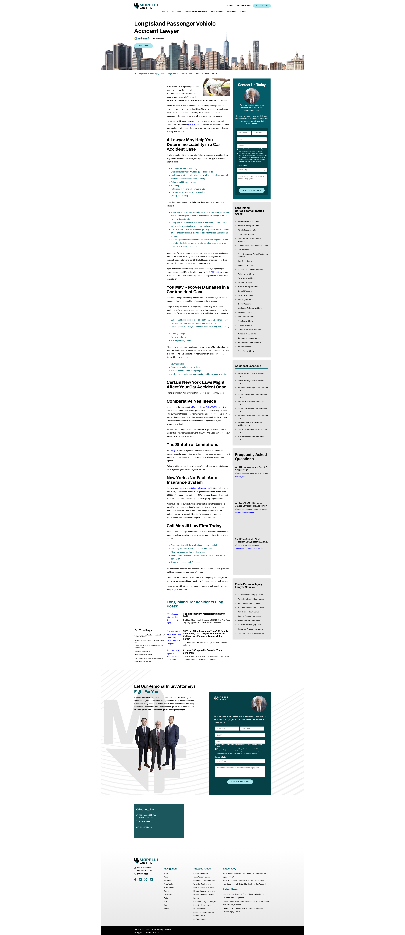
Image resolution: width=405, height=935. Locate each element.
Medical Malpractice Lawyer (203, 887)
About (164, 11)
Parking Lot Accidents (246, 274)
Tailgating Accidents (245, 321)
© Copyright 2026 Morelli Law (146, 932)
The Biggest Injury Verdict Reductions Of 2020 (204, 615)
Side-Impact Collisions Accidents (250, 308)
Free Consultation (244, 5)
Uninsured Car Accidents (247, 334)
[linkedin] (140, 880)
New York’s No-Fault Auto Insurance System (148, 658)
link (262, 121)
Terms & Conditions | (143, 929)
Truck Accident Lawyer (201, 877)
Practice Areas (169, 887)
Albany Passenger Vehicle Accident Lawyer (251, 437)
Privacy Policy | (158, 929)
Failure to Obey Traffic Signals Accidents (253, 245)
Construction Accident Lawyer (204, 881)
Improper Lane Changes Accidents (250, 270)
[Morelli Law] (147, 6)
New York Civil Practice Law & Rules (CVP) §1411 (201, 407)
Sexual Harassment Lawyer (203, 912)
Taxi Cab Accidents (245, 325)
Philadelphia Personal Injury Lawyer (251, 599)
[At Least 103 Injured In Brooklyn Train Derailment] (174, 656)
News (166, 902)
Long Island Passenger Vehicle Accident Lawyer (252, 430)
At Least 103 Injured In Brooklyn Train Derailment (202, 651)
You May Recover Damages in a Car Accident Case (149, 641)
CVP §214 (174, 450)
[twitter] (145, 880)
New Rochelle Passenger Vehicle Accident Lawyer (250, 423)
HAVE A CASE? (143, 46)
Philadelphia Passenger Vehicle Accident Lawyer (253, 389)
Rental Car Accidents (245, 295)
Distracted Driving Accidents (248, 226)
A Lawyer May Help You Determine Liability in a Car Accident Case (149, 636)
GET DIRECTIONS (142, 827)
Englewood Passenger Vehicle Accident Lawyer (252, 396)
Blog (165, 905)
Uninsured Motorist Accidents (248, 338)
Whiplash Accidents (245, 347)
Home (166, 873)
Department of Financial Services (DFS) (196, 488)
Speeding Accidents (245, 312)
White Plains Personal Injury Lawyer (251, 608)
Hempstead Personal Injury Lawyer (250, 629)
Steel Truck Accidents (246, 317)
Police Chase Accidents (246, 278)
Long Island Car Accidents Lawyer (180, 74)
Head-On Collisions (245, 261)
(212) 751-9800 (194, 125)
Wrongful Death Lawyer (202, 884)
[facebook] (135, 880)
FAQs (166, 898)
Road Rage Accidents (245, 300)
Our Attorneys (177, 11)
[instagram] (151, 880)
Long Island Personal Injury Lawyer (151, 74)
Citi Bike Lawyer (199, 916)
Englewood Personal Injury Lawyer (250, 595)
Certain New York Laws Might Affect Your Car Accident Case (149, 647)
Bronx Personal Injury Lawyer (248, 612)
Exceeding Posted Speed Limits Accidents (249, 239)
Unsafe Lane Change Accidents (249, 342)
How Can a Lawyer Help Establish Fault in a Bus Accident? (244, 884)
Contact (243, 11)
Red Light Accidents (245, 291)
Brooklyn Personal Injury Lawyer (249, 616)
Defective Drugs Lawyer (202, 905)
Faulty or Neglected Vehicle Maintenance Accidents (253, 255)
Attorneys (167, 881)
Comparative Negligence (142, 651)
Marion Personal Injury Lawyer (249, 603)
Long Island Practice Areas (196, 11)
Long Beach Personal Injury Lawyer (251, 633)
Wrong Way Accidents (246, 351)
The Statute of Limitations (143, 655)
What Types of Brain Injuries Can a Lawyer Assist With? (243, 881)
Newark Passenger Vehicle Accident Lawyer (251, 375)
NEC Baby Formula (200, 909)
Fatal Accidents (243, 250)
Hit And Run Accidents (246, 265)
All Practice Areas (199, 919)
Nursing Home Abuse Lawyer (204, 891)
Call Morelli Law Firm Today (143, 662)
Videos (166, 909)
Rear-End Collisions (245, 282)
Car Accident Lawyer (201, 873)
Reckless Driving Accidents (248, 287)
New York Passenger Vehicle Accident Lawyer (251, 403)
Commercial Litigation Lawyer (204, 902)
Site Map (168, 929)
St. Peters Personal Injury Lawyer (250, 625)
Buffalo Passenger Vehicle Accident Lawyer (251, 382)
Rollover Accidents (244, 304)
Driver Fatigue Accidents (247, 230)
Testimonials (168, 895)
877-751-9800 (263, 5)
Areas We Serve (216, 11)
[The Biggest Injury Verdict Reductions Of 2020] (174, 620)
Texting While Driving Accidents (249, 330)
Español (230, 5)
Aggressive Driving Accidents (248, 221)
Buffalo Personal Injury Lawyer (249, 620)
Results (166, 891)
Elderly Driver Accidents (246, 234)
